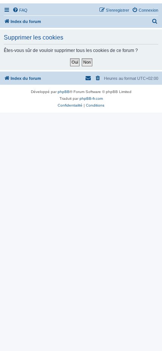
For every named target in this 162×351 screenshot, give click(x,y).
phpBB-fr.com (91, 98)
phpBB (64, 92)
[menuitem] (20, 10)
